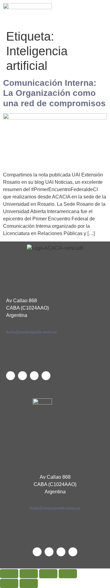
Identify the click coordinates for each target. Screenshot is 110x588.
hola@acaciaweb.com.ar (31, 331)
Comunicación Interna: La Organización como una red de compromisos (54, 93)
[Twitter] (10, 375)
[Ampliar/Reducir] (9, 573)
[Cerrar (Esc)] (68, 573)
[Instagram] (46, 375)
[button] (82, 13)
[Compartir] (48, 573)
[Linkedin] (22, 375)
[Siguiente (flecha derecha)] (29, 583)
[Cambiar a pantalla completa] (29, 573)
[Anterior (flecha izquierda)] (9, 583)
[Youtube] (34, 375)
